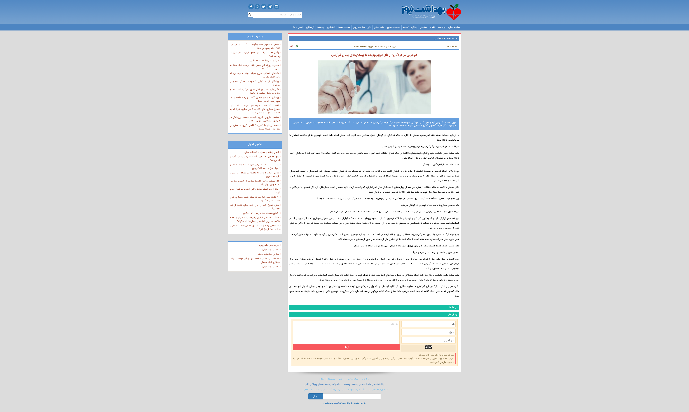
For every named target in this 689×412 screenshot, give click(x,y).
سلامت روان (359, 27)
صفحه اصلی (454, 27)
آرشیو (341, 379)
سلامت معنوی (393, 27)
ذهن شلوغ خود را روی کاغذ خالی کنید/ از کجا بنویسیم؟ (255, 207)
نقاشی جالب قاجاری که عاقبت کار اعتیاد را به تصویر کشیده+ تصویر (255, 174)
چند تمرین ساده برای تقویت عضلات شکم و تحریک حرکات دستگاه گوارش (255, 166)
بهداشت (320, 27)
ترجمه (406, 27)
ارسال (315, 396)
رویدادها (442, 27)
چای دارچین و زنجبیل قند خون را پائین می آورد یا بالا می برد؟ (255, 158)
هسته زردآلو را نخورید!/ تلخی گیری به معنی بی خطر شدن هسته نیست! (255, 127)
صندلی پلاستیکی (270, 250)
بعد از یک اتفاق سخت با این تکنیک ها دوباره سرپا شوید (255, 191)
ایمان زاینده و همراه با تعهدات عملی (261, 152)
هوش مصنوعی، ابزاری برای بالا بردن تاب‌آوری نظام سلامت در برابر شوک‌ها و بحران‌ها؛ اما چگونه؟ (255, 219)
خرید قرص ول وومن (269, 245)
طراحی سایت (360, 403)
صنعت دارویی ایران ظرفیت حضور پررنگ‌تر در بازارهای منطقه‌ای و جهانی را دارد (255, 119)
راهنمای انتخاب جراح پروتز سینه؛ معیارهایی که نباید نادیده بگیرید (255, 75)
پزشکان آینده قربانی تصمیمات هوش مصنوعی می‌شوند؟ (255, 83)
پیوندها (331, 379)
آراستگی (310, 27)
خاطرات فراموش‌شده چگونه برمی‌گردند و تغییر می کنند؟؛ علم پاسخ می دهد (255, 46)
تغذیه (432, 27)
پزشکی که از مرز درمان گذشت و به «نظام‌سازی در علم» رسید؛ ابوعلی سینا (255, 99)
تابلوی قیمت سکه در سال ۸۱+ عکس (261, 213)
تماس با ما (298, 27)
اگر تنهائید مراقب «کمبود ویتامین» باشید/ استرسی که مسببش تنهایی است (255, 183)
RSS (322, 379)
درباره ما (366, 379)
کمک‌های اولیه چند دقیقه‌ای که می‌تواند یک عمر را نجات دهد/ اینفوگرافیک (255, 227)
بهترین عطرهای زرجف (268, 254)
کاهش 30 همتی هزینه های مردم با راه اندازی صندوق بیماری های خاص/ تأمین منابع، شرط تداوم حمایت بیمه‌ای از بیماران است (255, 109)
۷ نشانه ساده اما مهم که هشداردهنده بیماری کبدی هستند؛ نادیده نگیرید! (255, 199)
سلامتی (423, 27)
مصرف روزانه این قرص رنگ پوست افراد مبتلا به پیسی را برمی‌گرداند (255, 67)
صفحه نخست (451, 39)
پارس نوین (328, 403)
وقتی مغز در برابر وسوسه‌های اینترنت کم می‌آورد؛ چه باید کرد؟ (255, 54)
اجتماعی (331, 27)
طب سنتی (379, 27)
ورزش (414, 27)
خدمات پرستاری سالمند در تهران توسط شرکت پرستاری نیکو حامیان (255, 260)
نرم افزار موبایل (345, 403)
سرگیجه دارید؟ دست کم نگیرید (264, 61)
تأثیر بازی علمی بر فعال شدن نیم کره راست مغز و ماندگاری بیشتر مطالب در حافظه (255, 91)
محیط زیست (344, 27)
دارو (369, 27)
